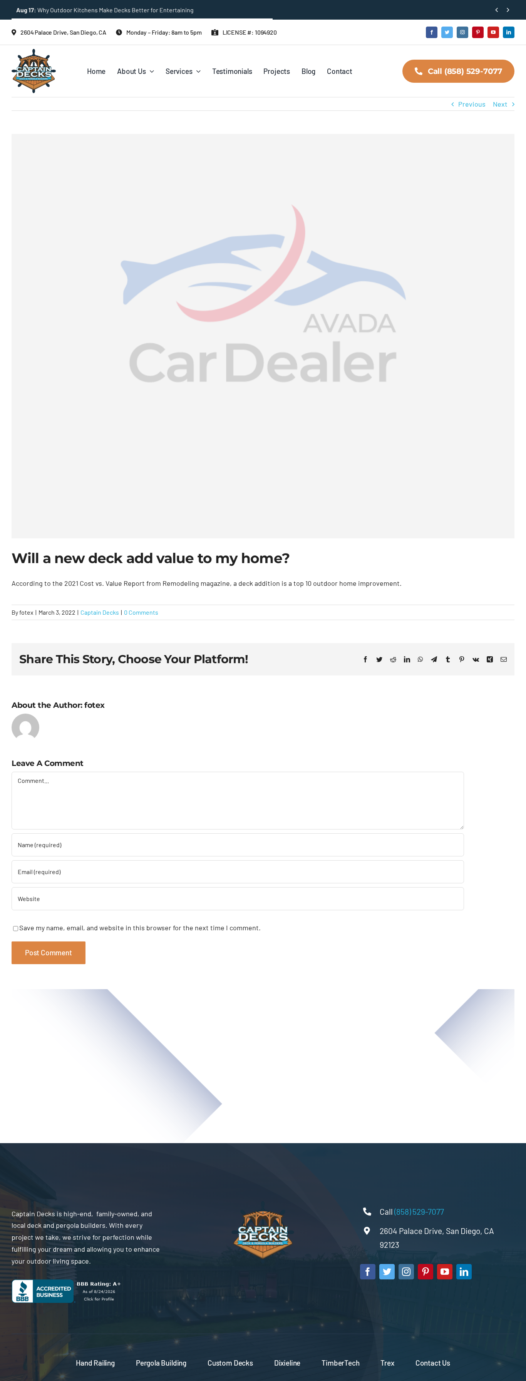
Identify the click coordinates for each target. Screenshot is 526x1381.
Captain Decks (99, 612)
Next (500, 104)
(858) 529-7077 (420, 1211)
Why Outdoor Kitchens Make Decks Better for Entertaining (105, 9)
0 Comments (141, 612)
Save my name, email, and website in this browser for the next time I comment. (140, 927)
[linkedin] (508, 32)
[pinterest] (478, 32)
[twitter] (447, 32)
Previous (472, 104)
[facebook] (431, 32)
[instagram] (462, 32)
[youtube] (493, 32)
